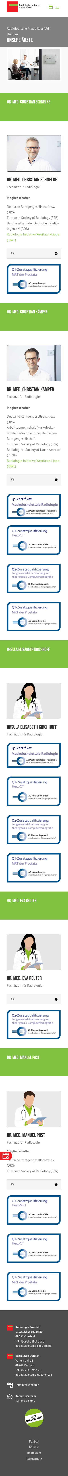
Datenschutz (34, 1458)
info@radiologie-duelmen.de (33, 1374)
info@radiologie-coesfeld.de (33, 1345)
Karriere (34, 1447)
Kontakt (34, 1441)
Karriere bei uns (25, 1400)
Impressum (34, 1452)
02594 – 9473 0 (31, 1370)
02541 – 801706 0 (32, 1341)
